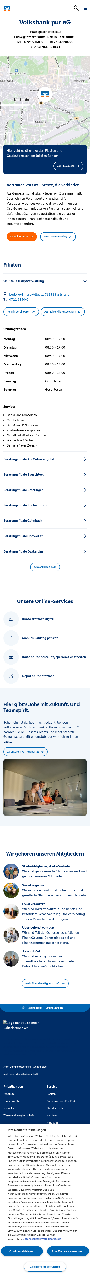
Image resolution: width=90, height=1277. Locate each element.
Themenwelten (12, 1101)
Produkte (9, 1094)
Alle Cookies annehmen (67, 1251)
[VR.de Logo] (21, 8)
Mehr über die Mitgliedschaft (42, 983)
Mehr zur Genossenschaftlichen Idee (25, 1066)
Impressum (54, 1239)
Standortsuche (55, 1108)
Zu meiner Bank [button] (19, 236)
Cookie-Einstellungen (45, 1267)
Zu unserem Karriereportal (23, 751)
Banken (51, 1094)
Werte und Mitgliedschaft (18, 1115)
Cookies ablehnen (22, 1251)
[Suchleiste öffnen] (76, 8)
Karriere (52, 1115)
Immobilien (9, 1108)
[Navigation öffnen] (85, 8)
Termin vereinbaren (18, 311)
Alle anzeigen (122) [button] (45, 567)
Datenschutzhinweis (35, 1239)
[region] (45, 1200)
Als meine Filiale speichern (60, 311)
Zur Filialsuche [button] (66, 166)
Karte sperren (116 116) (61, 1101)
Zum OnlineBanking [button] (55, 236)
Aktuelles (52, 1122)
